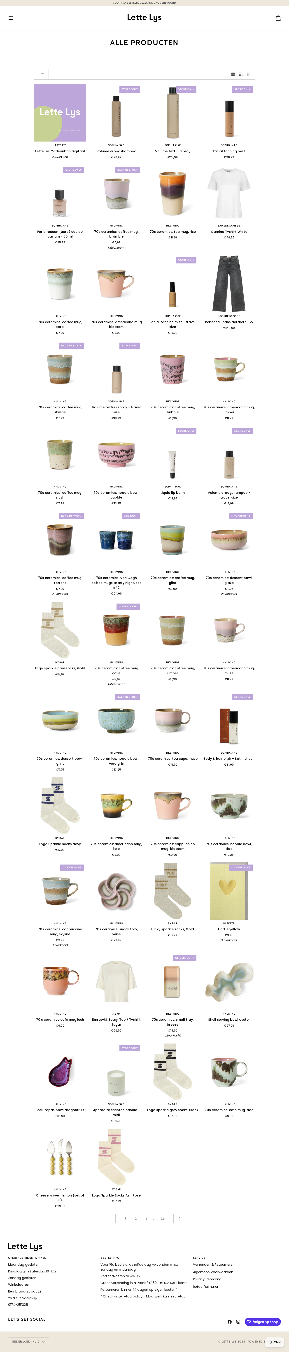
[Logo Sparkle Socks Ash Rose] (116, 1157)
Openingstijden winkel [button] (27, 1257)
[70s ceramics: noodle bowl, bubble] (116, 454)
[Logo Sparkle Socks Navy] (60, 805)
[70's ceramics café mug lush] (60, 981)
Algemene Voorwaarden (213, 1272)
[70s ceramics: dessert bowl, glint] (60, 720)
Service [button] (199, 1257)
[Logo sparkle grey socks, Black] (173, 1071)
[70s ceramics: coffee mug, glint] (173, 539)
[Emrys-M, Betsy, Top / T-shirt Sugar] (116, 981)
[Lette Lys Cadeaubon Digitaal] (60, 113)
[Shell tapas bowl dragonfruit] (60, 1071)
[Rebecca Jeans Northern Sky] (229, 283)
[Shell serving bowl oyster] (229, 981)
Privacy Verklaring (207, 1279)
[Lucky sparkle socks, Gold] (173, 891)
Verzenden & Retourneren (214, 1264)
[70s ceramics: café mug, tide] (229, 1071)
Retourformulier (205, 1286)
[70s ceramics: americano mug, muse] (229, 630)
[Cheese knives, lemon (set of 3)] (60, 1157)
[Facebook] (230, 1322)
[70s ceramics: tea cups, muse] (173, 720)
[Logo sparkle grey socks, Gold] (60, 630)
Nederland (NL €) (26, 1341)
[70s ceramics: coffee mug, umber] (173, 630)
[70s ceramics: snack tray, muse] (116, 891)
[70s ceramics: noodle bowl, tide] (229, 805)
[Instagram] (238, 1322)
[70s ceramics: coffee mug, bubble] (173, 369)
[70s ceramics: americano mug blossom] (116, 283)
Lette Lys (228, 1341)
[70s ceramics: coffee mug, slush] (60, 454)
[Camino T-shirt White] (229, 193)
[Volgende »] (179, 1218)
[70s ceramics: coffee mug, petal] (60, 283)
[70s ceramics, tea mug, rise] (173, 193)
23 (162, 1218)
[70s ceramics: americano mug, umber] (229, 369)
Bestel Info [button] (109, 1257)
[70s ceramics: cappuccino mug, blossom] (173, 805)
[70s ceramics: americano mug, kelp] (116, 805)
